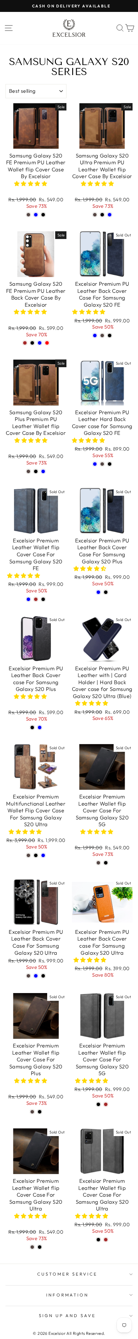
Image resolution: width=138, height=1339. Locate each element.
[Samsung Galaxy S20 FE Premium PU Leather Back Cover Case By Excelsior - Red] (47, 342)
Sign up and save (67, 1315)
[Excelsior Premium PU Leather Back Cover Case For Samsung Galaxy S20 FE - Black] (109, 335)
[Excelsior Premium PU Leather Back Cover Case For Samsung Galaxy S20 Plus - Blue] (98, 592)
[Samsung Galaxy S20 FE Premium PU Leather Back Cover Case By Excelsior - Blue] (39, 342)
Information (67, 1294)
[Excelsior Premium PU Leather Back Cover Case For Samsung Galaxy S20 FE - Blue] (94, 335)
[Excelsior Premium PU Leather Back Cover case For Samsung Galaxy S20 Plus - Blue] (39, 727)
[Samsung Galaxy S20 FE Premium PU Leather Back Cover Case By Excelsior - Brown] (24, 342)
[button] (31, 183)
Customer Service (67, 1274)
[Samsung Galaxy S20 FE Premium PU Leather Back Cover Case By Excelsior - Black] (32, 342)
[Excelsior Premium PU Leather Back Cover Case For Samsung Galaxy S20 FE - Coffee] (102, 335)
